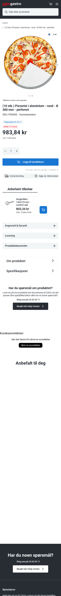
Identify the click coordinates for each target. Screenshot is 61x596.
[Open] (56, 4)
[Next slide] (56, 64)
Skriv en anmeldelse (30, 345)
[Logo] (12, 4)
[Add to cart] (43, 210)
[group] (20, 189)
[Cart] (50, 4)
